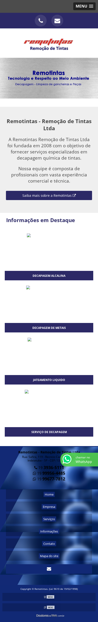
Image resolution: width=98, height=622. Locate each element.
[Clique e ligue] (41, 21)
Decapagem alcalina (49, 276)
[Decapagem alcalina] (49, 235)
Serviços (49, 519)
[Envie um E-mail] (57, 21)
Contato (49, 543)
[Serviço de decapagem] (49, 391)
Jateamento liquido (49, 380)
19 (50, 467)
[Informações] (49, 78)
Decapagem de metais (49, 328)
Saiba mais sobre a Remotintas (47, 195)
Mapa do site (49, 556)
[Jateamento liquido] (49, 339)
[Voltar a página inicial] (49, 42)
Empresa (49, 507)
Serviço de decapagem (49, 432)
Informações (49, 531)
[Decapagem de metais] (49, 287)
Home (49, 494)
